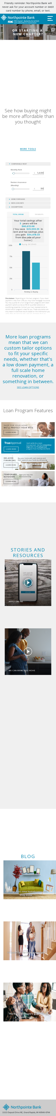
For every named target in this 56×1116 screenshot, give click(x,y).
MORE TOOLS (28, 145)
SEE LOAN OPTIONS (28, 383)
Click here (46, 6)
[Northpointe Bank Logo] (19, 15)
